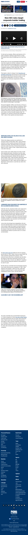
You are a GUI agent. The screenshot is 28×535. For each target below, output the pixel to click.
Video (17, 476)
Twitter (5, 25)
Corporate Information (20, 491)
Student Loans (4, 436)
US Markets (3, 462)
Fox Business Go (19, 498)
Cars (2, 489)
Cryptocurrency (4, 464)
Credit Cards (3, 438)
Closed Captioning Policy (21, 492)
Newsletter (22, 505)
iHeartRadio (14, 508)
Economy (3, 450)
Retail (2, 473)
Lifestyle (3, 482)
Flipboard (14, 505)
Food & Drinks (4, 492)
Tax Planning (3, 447)
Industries (3, 472)
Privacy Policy (18, 486)
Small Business (4, 455)
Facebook (2, 25)
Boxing (17, 465)
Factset (8, 525)
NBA (16, 461)
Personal (17, 435)
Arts (2, 494)
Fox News (17, 495)
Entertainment (4, 485)
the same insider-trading (21, 317)
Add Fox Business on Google (21, 25)
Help (14, 520)
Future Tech (18, 451)
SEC (5, 15)
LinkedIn (17, 505)
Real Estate (18, 433)
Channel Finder (19, 481)
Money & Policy (4, 454)
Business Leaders (4, 470)
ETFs (2, 469)
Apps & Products (19, 500)
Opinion (18, 473)
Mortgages (3, 435)
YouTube (11, 505)
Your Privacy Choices (15, 518)
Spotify (24, 505)
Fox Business (5, 1)
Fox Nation (18, 497)
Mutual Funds (4, 476)
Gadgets (17, 446)
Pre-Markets (3, 475)
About (17, 479)
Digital (17, 443)
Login (18, 1)
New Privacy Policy (14, 516)
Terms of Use (18, 484)
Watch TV (22, 1)
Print (10, 25)
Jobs (17, 483)
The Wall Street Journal (12, 28)
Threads (7, 25)
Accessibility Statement (20, 494)
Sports (17, 457)
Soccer (17, 467)
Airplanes (3, 491)
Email (12, 25)
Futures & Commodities (6, 465)
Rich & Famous (4, 486)
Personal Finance (5, 433)
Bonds (2, 467)
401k (2, 444)
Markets (3, 459)
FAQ (16, 487)
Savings (2, 441)
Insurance (3, 442)
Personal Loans (4, 439)
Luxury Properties (19, 438)
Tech (17, 441)
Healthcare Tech (19, 449)
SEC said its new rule (8, 252)
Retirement (3, 446)
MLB (16, 462)
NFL (16, 459)
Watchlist (3, 480)
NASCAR (17, 464)
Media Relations (19, 489)
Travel (2, 488)
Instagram (9, 505)
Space (17, 454)
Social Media (18, 445)
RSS (19, 505)
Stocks (2, 461)
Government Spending (5, 452)
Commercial (18, 436)
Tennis (17, 470)
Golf (16, 469)
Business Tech (18, 448)
